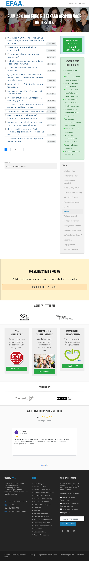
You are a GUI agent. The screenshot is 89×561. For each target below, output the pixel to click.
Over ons (16, 166)
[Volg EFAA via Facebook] (62, 530)
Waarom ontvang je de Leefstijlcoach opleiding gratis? (24, 99)
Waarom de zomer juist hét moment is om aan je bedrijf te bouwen (25, 105)
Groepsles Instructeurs (71, 509)
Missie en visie (69, 171)
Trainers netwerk (70, 216)
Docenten (67, 240)
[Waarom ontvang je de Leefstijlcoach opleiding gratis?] (5, 98)
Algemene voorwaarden (48, 555)
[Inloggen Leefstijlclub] (75, 3)
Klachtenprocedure (19, 555)
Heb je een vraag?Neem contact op (73, 45)
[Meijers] (65, 398)
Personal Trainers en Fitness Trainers (69, 505)
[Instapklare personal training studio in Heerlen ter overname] (5, 61)
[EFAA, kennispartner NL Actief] (25, 317)
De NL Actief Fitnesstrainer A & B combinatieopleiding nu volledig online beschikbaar (25, 132)
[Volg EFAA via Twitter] (68, 530)
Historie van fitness (71, 176)
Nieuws (66, 211)
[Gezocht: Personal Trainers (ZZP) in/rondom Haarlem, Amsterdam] (5, 115)
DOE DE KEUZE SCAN (44, 287)
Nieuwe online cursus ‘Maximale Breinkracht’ (22, 69)
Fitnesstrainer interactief (69, 182)
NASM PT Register (70, 249)
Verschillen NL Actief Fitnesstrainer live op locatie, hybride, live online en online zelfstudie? (25, 41)
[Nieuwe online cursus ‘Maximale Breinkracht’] (5, 67)
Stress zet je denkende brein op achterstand (22, 48)
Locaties (66, 207)
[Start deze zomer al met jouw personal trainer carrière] (5, 138)
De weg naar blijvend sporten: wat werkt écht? (23, 55)
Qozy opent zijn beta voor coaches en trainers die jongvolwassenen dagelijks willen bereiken (25, 77)
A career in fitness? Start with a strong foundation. (25, 85)
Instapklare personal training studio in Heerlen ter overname (25, 62)
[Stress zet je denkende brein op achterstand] (5, 47)
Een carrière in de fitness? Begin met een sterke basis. (24, 92)
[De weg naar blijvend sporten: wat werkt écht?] (5, 54)
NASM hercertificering (72, 193)
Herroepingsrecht (67, 555)
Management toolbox (72, 226)
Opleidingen (39, 484)
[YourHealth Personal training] (24, 398)
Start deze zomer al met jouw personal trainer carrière (25, 139)
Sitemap (80, 555)
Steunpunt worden (71, 221)
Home (8, 166)
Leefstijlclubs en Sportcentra (67, 499)
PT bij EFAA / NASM (71, 188)
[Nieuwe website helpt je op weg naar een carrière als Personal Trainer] (5, 122)
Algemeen (66, 513)
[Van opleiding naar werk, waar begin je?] (5, 111)
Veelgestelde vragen (71, 202)
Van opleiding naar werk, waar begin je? (25, 111)
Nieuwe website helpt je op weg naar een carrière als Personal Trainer (24, 123)
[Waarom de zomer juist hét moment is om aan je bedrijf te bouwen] (5, 104)
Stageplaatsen (69, 245)
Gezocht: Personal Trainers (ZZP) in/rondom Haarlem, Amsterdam (22, 116)
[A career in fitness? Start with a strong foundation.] (5, 84)
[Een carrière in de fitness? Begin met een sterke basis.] (5, 91)
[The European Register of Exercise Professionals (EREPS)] (64, 317)
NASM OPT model (70, 197)
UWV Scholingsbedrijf (72, 235)
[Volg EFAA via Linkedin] (74, 530)
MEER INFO (16, 369)
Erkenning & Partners (72, 230)
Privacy (32, 555)
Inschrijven (68, 524)
